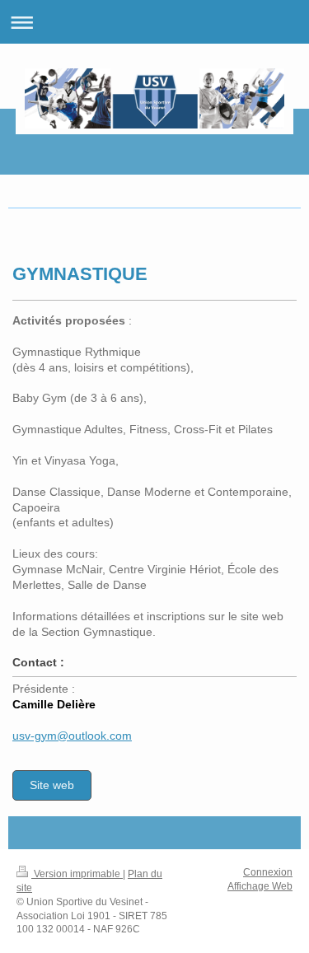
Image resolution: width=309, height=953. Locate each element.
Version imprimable (77, 874)
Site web (52, 785)
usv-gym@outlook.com (72, 735)
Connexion (268, 872)
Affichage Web (260, 886)
